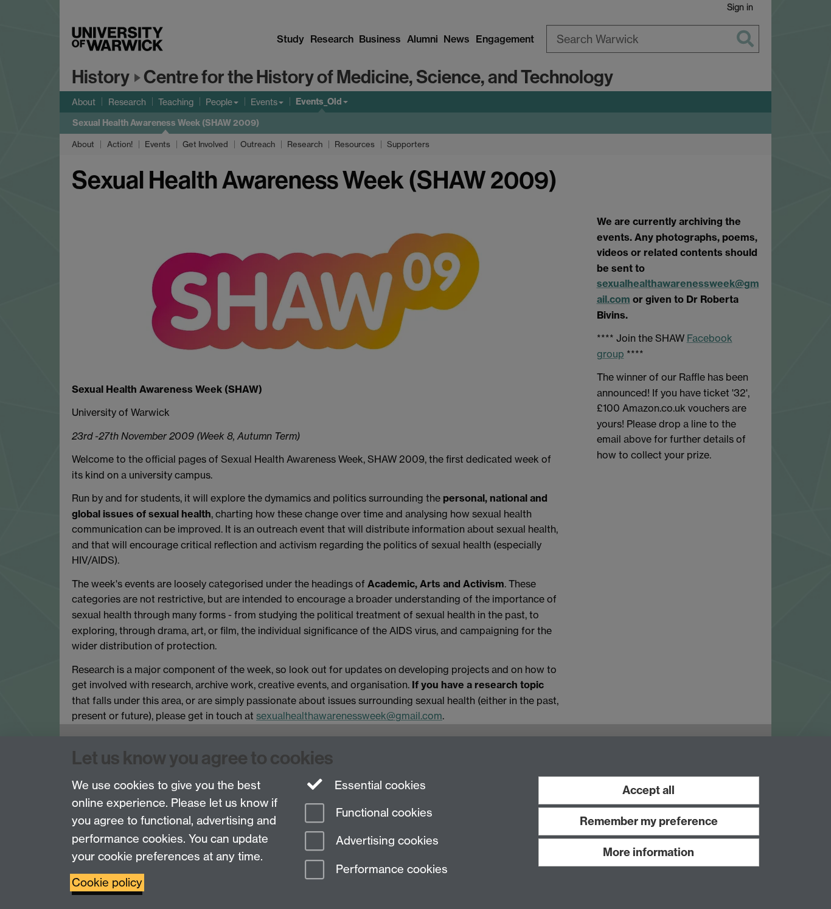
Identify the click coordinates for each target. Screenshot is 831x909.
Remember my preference (649, 821)
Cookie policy (107, 883)
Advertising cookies (386, 841)
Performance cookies (390, 870)
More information (648, 852)
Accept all (648, 790)
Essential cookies (379, 785)
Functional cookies (383, 813)
